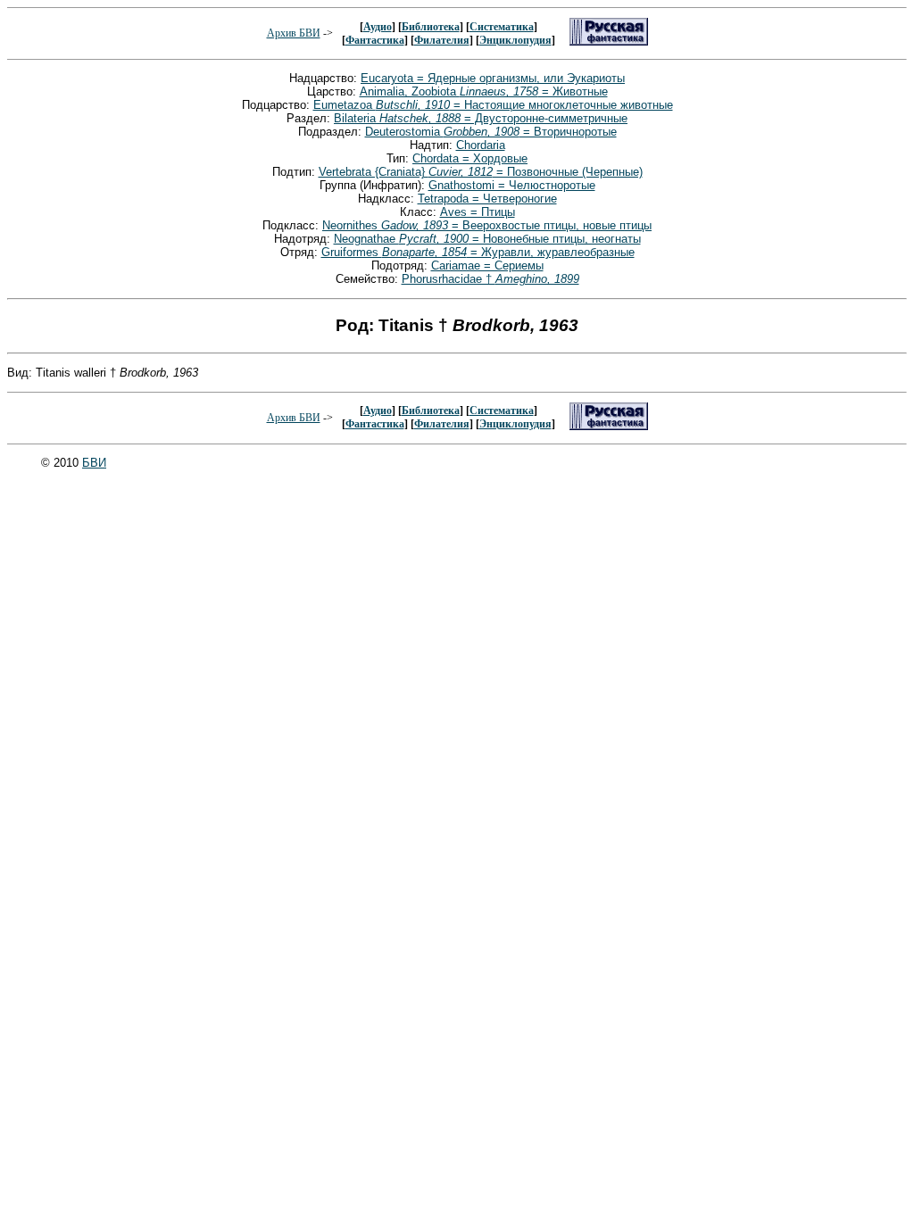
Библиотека (431, 27)
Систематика (501, 27)
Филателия (441, 40)
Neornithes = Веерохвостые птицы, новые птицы (487, 225)
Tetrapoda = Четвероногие (487, 198)
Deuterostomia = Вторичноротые (491, 131)
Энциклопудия (515, 40)
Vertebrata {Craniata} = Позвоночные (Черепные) (481, 171)
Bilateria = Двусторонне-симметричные (480, 118)
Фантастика (374, 40)
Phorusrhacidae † (490, 279)
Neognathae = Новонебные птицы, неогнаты (487, 238)
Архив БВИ (293, 33)
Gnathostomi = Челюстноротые (511, 185)
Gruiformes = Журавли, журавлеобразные (478, 252)
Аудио (377, 27)
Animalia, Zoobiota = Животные (484, 91)
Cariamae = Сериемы (487, 265)
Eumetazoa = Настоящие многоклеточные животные (493, 105)
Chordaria (480, 145)
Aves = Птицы (477, 212)
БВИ (94, 462)
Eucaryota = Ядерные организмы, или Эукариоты (493, 78)
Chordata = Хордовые (470, 158)
